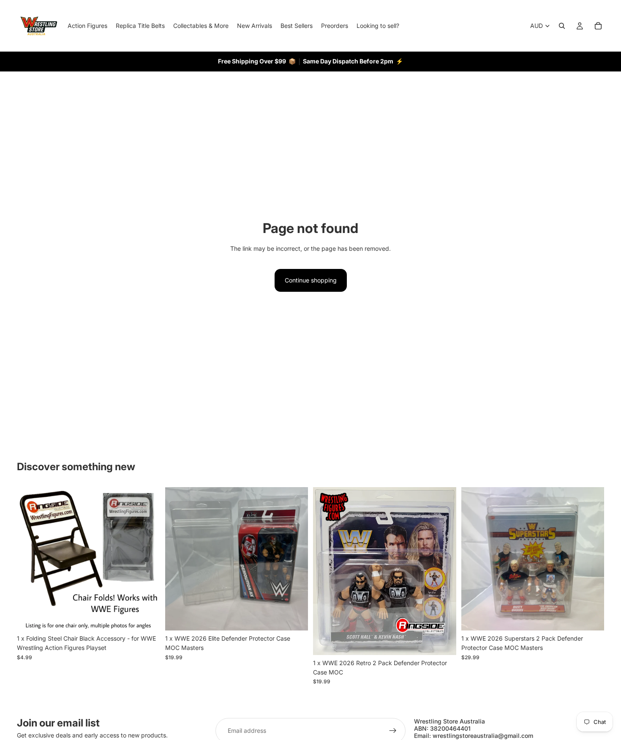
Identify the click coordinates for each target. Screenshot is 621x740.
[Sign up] (393, 731)
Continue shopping (311, 280)
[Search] (562, 25)
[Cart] (598, 25)
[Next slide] (147, 558)
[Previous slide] (29, 558)
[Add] (147, 617)
